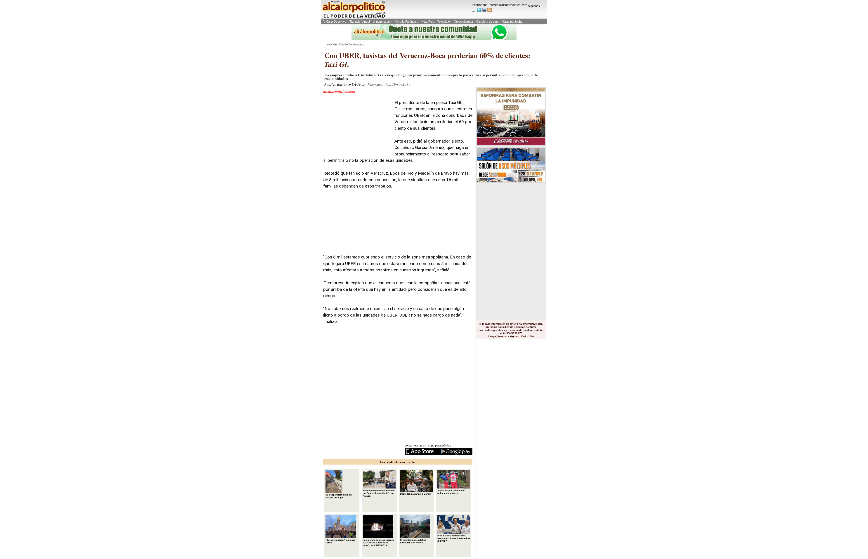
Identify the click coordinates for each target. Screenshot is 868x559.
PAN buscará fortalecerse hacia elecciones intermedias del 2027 (453, 538)
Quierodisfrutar (463, 21)
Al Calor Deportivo (334, 21)
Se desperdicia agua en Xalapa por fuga (339, 496)
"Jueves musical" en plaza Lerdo (340, 541)
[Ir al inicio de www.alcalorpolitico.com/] (354, 17)
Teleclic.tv (444, 21)
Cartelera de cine (487, 21)
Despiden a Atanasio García (415, 494)
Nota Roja (427, 21)
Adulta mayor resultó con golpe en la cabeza (451, 491)
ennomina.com (382, 21)
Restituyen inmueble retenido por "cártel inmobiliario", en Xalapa (379, 493)
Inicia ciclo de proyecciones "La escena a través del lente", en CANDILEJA (378, 543)
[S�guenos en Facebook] (484, 10)
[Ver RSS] (489, 10)
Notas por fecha (512, 21)
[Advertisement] (357, 127)
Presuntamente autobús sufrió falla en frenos (413, 541)
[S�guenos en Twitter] (479, 10)
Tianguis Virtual (359, 21)
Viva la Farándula (406, 21)
